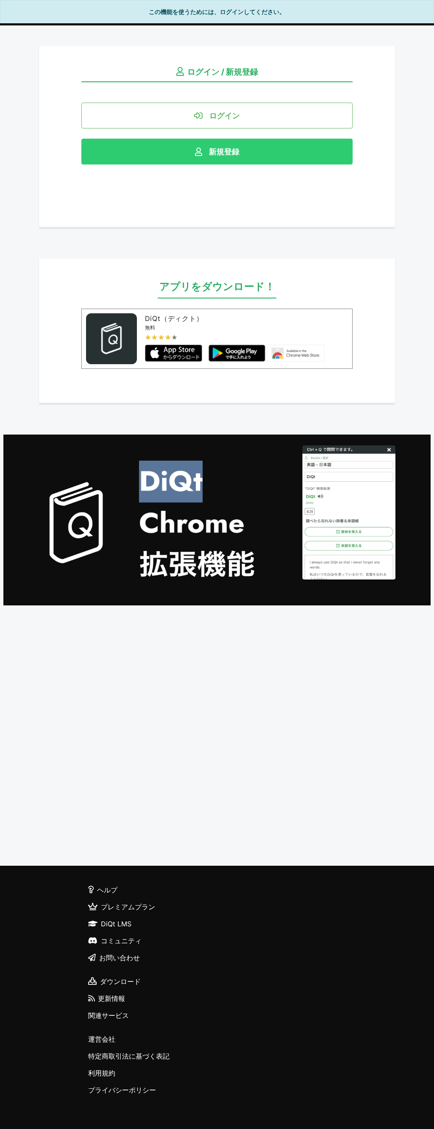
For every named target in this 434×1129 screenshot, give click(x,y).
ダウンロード (120, 981)
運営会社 (101, 1039)
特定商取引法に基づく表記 (129, 1056)
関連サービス (108, 1015)
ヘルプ (107, 890)
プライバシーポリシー (122, 1090)
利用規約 (101, 1073)
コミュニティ (121, 941)
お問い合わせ (119, 957)
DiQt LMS (116, 924)
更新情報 (111, 998)
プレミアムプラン (128, 907)
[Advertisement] (217, 736)
